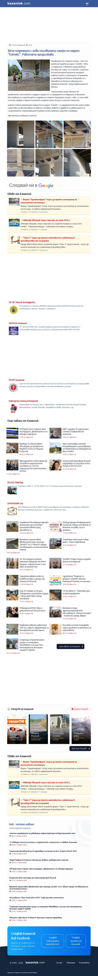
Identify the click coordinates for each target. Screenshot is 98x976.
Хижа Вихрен (33, 972)
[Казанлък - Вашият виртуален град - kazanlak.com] (18, 3)
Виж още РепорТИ (79, 748)
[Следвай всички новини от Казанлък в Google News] (31, 184)
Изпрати (80, 709)
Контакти (84, 962)
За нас (59, 962)
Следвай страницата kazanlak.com (52, 940)
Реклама (71, 962)
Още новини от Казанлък (69, 646)
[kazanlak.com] (35, 962)
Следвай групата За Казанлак (75, 940)
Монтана (26, 972)
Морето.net (18, 972)
